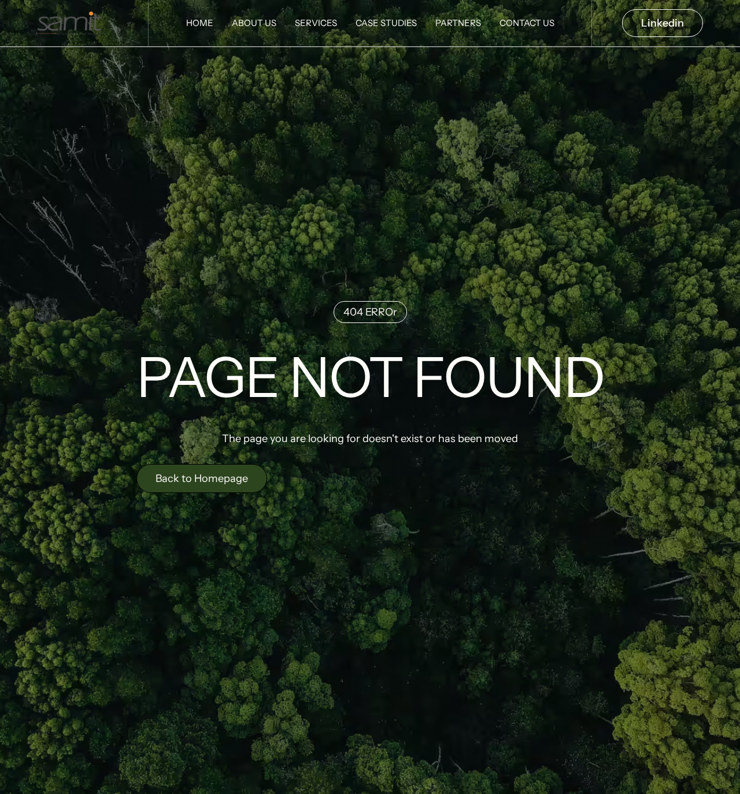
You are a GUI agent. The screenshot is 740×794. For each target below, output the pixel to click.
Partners (458, 22)
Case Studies (386, 22)
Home (199, 22)
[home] (74, 23)
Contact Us (527, 22)
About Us (254, 22)
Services (316, 22)
